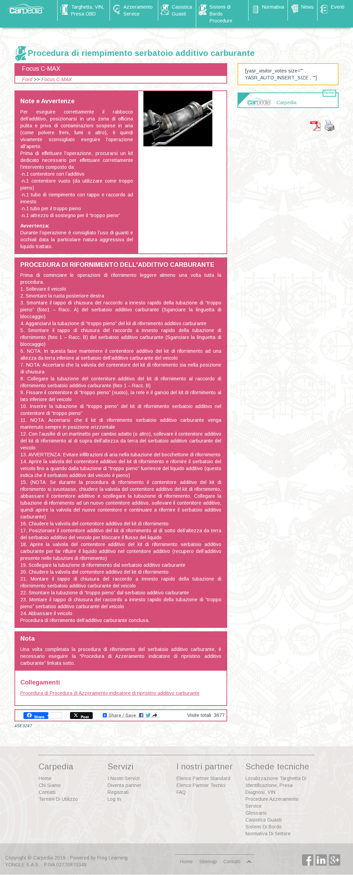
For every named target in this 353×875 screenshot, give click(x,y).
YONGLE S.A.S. (22, 864)
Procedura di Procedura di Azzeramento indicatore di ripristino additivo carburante (110, 693)
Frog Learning (112, 858)
